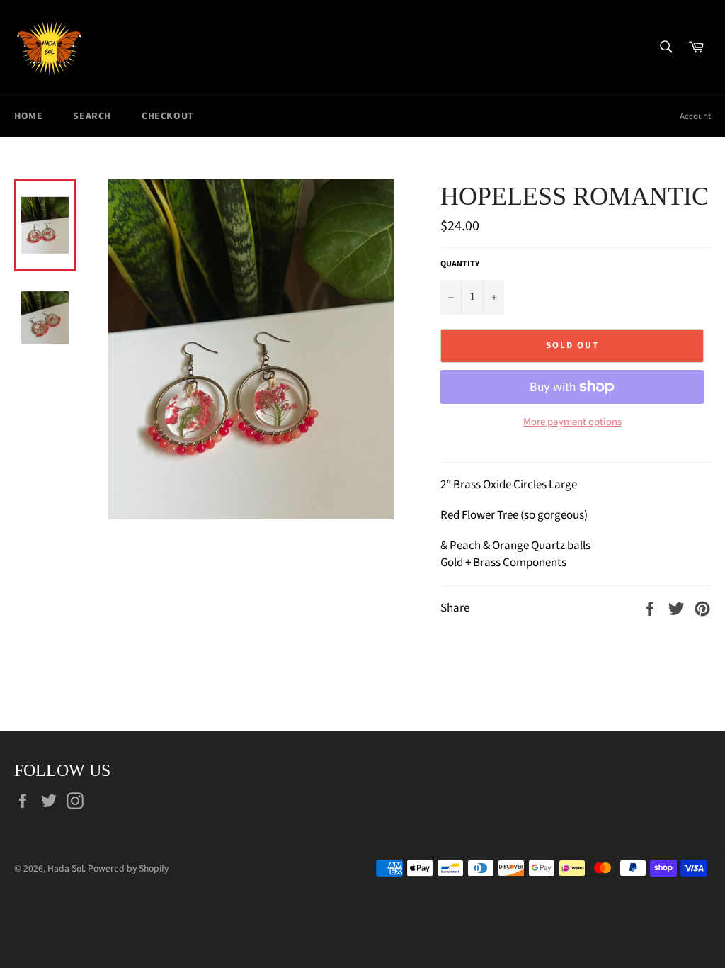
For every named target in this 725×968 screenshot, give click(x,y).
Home (28, 116)
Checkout (168, 116)
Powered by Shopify (128, 868)
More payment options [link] (572, 422)
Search (92, 116)
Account (695, 116)
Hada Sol (65, 868)
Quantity (459, 264)
